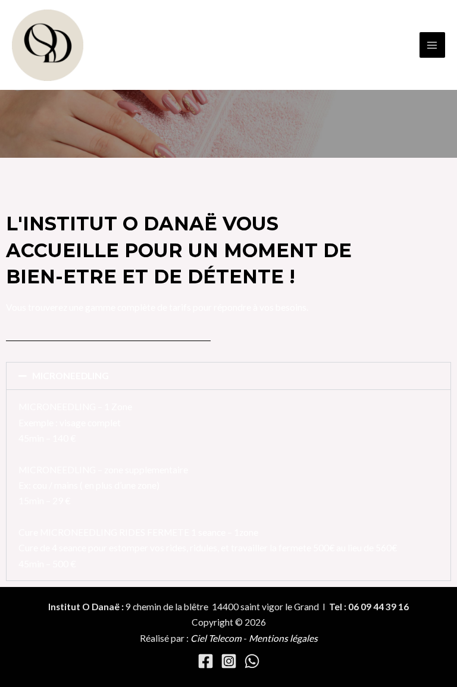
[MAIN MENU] (432, 45)
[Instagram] (229, 661)
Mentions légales (283, 638)
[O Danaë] (47, 45)
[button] (228, 376)
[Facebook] (206, 661)
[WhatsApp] (252, 661)
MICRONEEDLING (70, 375)
